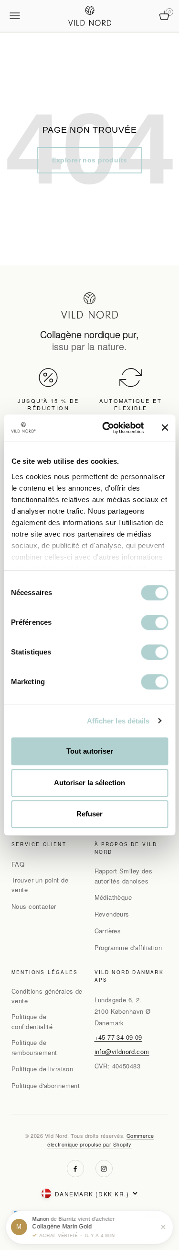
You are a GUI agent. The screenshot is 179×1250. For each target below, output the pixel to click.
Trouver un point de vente (39, 884)
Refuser (89, 814)
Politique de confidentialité (32, 1021)
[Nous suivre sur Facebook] (75, 1168)
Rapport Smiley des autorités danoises (124, 875)
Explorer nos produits (89, 160)
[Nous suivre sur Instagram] (104, 1168)
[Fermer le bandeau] (164, 427)
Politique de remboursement (34, 1047)
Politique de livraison (42, 1068)
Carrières (108, 930)
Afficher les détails (118, 721)
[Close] (163, 1227)
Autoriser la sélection (89, 783)
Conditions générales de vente (47, 996)
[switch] (154, 622)
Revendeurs (112, 913)
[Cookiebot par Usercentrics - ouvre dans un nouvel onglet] (107, 428)
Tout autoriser (89, 751)
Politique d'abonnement (45, 1085)
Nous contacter (33, 906)
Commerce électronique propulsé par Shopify (100, 1140)
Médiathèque (113, 897)
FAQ (17, 864)
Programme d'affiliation (128, 947)
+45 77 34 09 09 (118, 1037)
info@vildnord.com (122, 1051)
